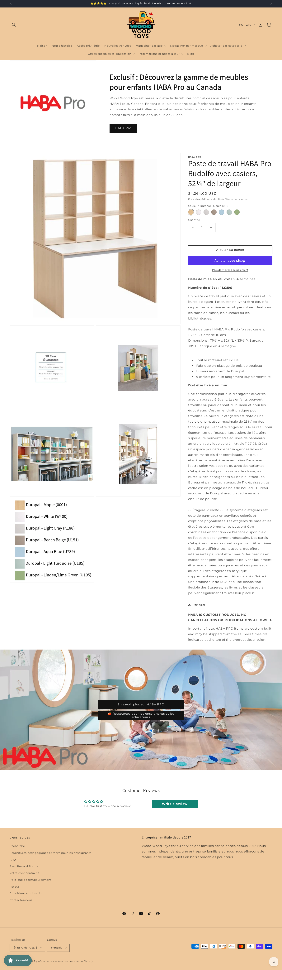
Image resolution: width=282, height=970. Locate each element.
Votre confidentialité (25, 873)
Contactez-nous (21, 900)
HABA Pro (123, 128)
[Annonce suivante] (271, 3)
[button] (14, 25)
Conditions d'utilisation (26, 893)
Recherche (17, 846)
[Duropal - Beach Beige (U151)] (214, 212)
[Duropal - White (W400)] (198, 212)
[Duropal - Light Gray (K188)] (206, 212)
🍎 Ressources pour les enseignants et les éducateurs (141, 715)
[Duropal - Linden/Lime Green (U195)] (237, 212)
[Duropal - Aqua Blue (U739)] (221, 212)
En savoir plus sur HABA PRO (141, 704)
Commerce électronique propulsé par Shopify (66, 961)
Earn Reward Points (24, 866)
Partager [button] (199, 605)
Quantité (194, 219)
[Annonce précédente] (11, 3)
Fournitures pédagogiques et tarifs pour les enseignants (50, 853)
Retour (15, 886)
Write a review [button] (174, 804)
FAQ (13, 859)
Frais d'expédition (199, 199)
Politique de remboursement (31, 880)
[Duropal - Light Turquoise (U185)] (229, 212)
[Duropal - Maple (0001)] (191, 212)
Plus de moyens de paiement (230, 269)
